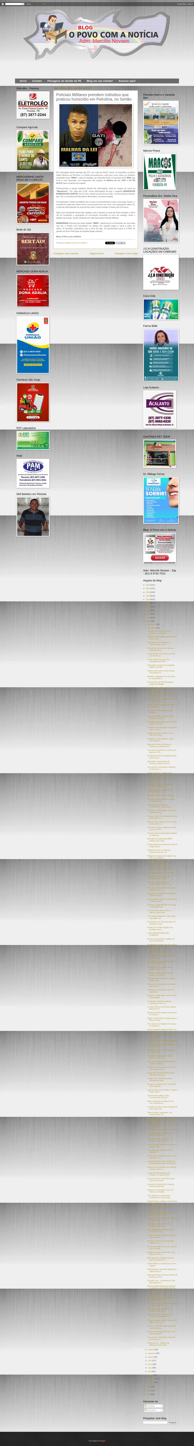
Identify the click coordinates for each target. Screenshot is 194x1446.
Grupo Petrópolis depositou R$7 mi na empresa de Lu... (161, 1031)
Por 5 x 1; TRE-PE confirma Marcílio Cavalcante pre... (161, 1327)
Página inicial (96, 253)
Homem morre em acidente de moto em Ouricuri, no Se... (161, 1068)
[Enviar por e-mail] (116, 243)
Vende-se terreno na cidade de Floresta (162, 1041)
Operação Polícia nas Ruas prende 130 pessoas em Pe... (162, 1276)
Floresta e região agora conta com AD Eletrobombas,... (161, 996)
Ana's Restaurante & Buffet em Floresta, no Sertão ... (159, 1208)
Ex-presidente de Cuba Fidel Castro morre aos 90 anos (161, 1180)
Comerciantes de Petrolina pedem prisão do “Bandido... (160, 683)
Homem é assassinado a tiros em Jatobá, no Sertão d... (160, 974)
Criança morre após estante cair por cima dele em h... (161, 672)
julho (150, 1361)
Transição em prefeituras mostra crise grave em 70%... (161, 751)
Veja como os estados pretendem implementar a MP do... (160, 951)
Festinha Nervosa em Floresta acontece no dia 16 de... (159, 632)
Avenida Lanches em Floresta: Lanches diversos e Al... (159, 851)
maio (150, 1368)
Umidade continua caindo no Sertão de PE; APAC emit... (162, 1125)
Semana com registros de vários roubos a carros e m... (159, 1057)
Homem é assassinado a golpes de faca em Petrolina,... (160, 940)
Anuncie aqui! (127, 80)
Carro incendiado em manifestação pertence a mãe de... (160, 717)
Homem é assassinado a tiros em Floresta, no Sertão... (160, 1191)
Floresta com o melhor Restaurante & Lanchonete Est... (161, 894)
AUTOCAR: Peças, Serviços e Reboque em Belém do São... (159, 868)
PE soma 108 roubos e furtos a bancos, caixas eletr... (159, 911)
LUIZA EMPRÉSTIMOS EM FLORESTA (158, 934)
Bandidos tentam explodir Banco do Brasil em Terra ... (161, 1253)
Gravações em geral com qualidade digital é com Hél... (160, 666)
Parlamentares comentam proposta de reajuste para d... (162, 1270)
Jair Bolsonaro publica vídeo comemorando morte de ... (158, 1097)
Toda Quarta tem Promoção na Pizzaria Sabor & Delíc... (159, 643)
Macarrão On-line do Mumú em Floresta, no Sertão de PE (159, 745)
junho (150, 1364)
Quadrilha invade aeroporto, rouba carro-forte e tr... (160, 740)
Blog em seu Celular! (100, 80)
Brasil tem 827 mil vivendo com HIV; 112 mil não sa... (161, 655)
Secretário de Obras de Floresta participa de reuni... (159, 1293)
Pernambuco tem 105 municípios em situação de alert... (161, 923)
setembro (152, 1353)
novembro (152, 628)
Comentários (151, 1410)
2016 (148, 621)
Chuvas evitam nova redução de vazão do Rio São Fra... (162, 817)
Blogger (102, 1441)
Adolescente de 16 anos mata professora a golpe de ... (158, 877)
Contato (37, 80)
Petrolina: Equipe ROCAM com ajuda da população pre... (161, 906)
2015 (148, 1387)
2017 (148, 618)
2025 (148, 589)
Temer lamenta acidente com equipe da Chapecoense (161, 800)
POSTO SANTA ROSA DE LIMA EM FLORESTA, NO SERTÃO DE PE (161, 1287)
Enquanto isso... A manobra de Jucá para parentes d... (161, 1282)
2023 (148, 596)
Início (23, 80)
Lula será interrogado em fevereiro (160, 873)
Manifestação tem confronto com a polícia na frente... (160, 734)
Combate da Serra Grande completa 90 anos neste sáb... (162, 1108)
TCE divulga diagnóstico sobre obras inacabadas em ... (161, 917)
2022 (148, 599)
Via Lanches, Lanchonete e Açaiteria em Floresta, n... (161, 768)
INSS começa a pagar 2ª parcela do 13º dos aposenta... (161, 1299)
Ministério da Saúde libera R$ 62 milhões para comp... (159, 840)
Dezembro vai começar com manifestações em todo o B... (159, 883)
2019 (148, 610)
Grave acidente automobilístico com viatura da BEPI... (161, 1333)
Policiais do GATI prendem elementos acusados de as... (161, 811)
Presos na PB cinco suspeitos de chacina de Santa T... (160, 785)
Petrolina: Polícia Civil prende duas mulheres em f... (160, 1242)
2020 (148, 607)
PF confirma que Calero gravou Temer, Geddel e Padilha (162, 1304)
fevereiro (151, 1379)
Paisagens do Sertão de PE (64, 80)
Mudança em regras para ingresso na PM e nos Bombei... (161, 857)
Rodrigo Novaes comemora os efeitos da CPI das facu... (161, 1219)
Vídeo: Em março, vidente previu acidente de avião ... (160, 774)
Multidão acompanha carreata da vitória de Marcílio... (159, 689)
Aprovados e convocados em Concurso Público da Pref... (159, 762)
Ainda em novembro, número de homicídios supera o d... (159, 862)
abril (150, 1371)
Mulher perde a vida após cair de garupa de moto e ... (159, 968)
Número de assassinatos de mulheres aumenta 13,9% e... (161, 1168)
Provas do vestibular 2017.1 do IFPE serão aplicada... (161, 1085)
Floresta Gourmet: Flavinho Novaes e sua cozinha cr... (161, 1236)
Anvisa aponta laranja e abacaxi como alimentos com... (162, 1157)
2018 (148, 614)
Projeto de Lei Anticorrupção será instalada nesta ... (160, 928)
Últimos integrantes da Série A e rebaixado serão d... (159, 1134)
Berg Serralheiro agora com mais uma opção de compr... (161, 723)
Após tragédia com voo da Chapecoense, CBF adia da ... (159, 806)
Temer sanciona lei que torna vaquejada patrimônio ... (158, 660)
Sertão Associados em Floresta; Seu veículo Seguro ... (161, 1051)
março (150, 1375)
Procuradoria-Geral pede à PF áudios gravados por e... (161, 889)
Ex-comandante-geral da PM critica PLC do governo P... (160, 962)
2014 (148, 1391)
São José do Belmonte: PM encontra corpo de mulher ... (161, 1062)
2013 (148, 1394)
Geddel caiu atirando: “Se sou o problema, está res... (159, 1225)
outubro (151, 1350)
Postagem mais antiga (126, 253)
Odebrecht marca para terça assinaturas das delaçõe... (158, 1140)
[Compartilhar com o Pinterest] (124, 243)
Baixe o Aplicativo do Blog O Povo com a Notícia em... (160, 1102)
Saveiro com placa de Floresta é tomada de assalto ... (159, 1310)
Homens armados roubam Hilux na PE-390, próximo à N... (162, 1321)
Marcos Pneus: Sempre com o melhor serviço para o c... (161, 823)
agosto (151, 1357)
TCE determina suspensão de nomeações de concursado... (159, 1197)
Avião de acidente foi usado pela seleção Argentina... (159, 779)
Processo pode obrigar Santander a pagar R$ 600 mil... (160, 1214)
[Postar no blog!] (119, 243)
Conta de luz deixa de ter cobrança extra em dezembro (160, 1185)
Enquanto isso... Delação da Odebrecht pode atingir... (158, 1344)
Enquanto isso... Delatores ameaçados (162, 1130)
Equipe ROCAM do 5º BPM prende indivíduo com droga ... (160, 1074)
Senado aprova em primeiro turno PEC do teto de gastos (162, 700)
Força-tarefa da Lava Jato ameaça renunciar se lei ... (160, 649)
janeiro (150, 1382)
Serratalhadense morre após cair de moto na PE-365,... (161, 1231)
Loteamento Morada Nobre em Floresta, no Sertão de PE (159, 1174)
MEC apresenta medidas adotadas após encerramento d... (160, 1259)
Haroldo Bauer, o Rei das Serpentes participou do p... (161, 1045)
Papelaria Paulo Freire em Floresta (160, 795)
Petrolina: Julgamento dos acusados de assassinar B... (161, 677)
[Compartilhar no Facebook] (121, 243)
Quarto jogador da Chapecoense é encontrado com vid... (160, 791)
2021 (148, 603)
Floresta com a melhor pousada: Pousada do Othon (159, 1079)
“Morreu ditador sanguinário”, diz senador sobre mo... (159, 1114)
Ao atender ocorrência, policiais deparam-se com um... (159, 1002)
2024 (148, 592)
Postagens (150, 1406)
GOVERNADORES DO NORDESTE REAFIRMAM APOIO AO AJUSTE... (162, 1162)
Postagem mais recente (65, 253)
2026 (148, 585)
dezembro (152, 624)
